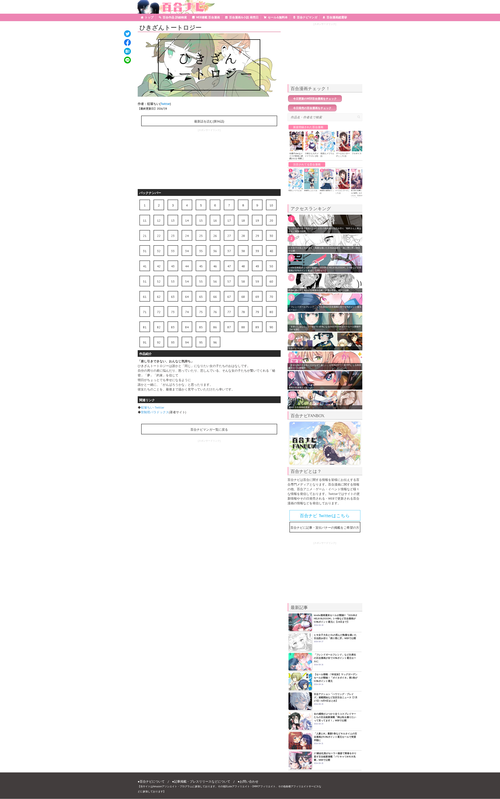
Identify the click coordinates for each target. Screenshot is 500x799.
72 (159, 312)
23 (173, 236)
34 (187, 251)
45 (201, 266)
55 (201, 281)
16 (215, 220)
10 (271, 205)
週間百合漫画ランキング (300, 387)
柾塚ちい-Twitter (152, 407)
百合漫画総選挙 (337, 17)
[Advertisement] (209, 159)
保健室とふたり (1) (310, 190)
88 (243, 327)
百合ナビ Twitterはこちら (325, 515)
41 (144, 266)
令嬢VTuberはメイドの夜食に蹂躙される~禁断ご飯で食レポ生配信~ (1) (296, 158)
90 (271, 327)
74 (187, 312)
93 (173, 342)
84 (187, 327)
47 (229, 266)
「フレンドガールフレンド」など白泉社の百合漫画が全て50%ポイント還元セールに (324, 308)
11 (144, 220)
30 (271, 236)
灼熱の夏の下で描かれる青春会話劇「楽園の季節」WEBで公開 (318, 290)
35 (201, 251)
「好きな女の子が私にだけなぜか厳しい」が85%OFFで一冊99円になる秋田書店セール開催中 (324, 366)
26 (215, 236)
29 (257, 236)
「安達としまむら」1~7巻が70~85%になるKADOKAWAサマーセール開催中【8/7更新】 (324, 328)
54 (187, 281)
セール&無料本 (278, 17)
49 (257, 266)
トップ (149, 17)
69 (257, 297)
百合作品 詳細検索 (175, 17)
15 (201, 220)
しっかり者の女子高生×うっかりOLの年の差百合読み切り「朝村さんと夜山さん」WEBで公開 (324, 230)
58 (243, 281)
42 (159, 266)
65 (201, 297)
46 (215, 266)
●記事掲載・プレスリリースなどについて (201, 781)
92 (159, 342)
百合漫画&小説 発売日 (244, 17)
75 (201, 312)
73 (173, 312)
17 (229, 220)
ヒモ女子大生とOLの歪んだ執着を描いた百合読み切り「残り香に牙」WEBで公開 (324, 249)
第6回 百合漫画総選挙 (299, 407)
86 (215, 327)
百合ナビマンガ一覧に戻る (209, 429)
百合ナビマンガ (307, 17)
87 (229, 327)
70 (271, 297)
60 (271, 281)
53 (173, 281)
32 (159, 251)
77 (229, 312)
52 (159, 281)
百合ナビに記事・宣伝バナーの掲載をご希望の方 (324, 527)
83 (173, 327)
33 (173, 251)
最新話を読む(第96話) (209, 121)
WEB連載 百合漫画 (208, 17)
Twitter (165, 104)
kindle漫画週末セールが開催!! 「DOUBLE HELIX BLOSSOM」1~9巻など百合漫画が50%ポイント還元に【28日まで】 (324, 269)
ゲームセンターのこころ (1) (343, 154)
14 (187, 220)
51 (144, 281)
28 (243, 236)
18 (243, 220)
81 (144, 327)
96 (215, 342)
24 (187, 236)
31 (144, 251)
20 (271, 220)
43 (173, 266)
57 (229, 281)
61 (144, 297)
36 (215, 251)
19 (257, 220)
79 (257, 312)
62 (159, 297)
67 (229, 297)
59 (257, 281)
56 (215, 281)
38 (243, 251)
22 (159, 236)
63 (173, 297)
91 (144, 342)
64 (187, 297)
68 (243, 297)
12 (159, 220)
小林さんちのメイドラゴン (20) (312, 154)
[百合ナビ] (174, 2)
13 (173, 220)
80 (271, 312)
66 (215, 297)
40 (271, 251)
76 (215, 312)
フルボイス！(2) (358, 153)
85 (201, 327)
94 (187, 342)
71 (144, 312)
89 (257, 327)
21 (144, 236)
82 (159, 327)
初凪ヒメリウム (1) (294, 190)
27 (229, 236)
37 (229, 251)
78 (243, 312)
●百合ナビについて (151, 781)
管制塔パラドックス (155, 412)
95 (201, 342)
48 (243, 266)
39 (257, 251)
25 (201, 236)
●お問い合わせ (248, 781)
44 (187, 266)
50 (271, 266)
